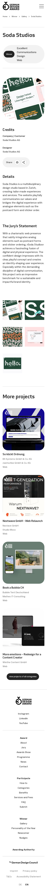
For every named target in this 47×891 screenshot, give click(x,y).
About (23, 742)
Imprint (14, 870)
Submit (23, 806)
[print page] (17, 162)
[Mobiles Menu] (41, 7)
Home (5, 16)
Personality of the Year (23, 828)
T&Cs (9, 876)
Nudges (23, 837)
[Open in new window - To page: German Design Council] (23, 863)
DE (20, 884)
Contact (23, 766)
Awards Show (24, 752)
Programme (23, 757)
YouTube (23, 723)
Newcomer (23, 833)
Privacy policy (30, 870)
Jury (23, 747)
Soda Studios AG (11, 140)
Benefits (23, 792)
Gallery (23, 823)
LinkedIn (23, 718)
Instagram (23, 714)
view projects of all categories (23, 676)
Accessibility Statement (29, 876)
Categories (24, 787)
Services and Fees (23, 797)
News (23, 761)
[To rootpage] (11, 6)
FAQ (23, 802)
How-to (23, 783)
